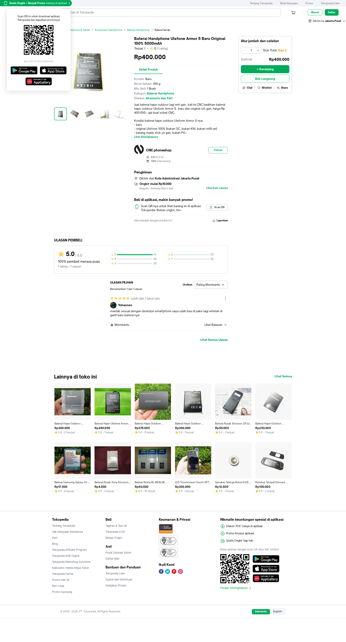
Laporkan (222, 220)
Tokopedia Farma (62, 573)
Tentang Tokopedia (261, 3)
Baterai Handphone (138, 29)
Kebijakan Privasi (116, 585)
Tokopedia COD (115, 531)
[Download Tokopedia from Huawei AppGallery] (266, 578)
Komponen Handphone (108, 29)
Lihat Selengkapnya (146, 137)
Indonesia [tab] (261, 611)
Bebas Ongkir (114, 537)
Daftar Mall (113, 558)
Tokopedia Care (330, 3)
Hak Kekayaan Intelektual (67, 531)
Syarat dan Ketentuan (119, 579)
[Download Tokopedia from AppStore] (266, 569)
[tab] (148, 69)
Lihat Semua (283, 376)
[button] (327, 21)
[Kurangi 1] (244, 50)
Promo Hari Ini (60, 579)
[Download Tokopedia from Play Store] (266, 559)
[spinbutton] (251, 50)
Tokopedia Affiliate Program (69, 549)
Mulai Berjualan (289, 3)
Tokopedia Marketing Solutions (71, 561)
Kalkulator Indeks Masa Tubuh (70, 567)
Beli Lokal (58, 585)
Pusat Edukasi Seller (118, 552)
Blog (55, 543)
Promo (309, 3)
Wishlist (267, 87)
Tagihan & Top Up (116, 525)
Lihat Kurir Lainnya (217, 188)
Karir (55, 537)
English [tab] (277, 611)
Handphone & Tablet (78, 29)
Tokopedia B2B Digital (65, 555)
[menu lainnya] (225, 298)
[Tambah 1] (258, 50)
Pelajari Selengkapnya (233, 588)
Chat (249, 87)
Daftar (331, 12)
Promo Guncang (62, 591)
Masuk (315, 12)
